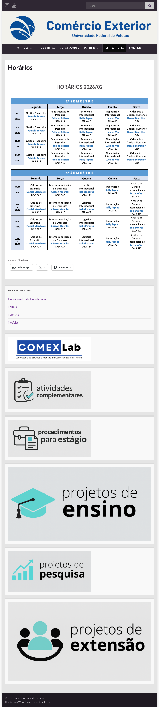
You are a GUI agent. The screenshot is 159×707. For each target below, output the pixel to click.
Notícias (13, 322)
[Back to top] (150, 698)
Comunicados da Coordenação (27, 299)
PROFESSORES (69, 48)
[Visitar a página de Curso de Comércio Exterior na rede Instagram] (7, 4)
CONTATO (135, 48)
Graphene (44, 701)
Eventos (13, 314)
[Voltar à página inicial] (79, 27)
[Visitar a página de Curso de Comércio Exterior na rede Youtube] (14, 4)
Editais (12, 306)
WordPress (24, 701)
